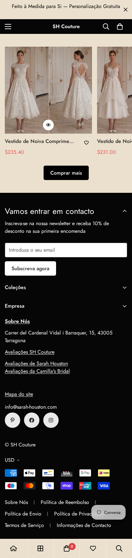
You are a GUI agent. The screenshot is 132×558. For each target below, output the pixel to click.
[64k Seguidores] (51, 420)
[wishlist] (93, 548)
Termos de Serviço (24, 525)
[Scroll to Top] (120, 524)
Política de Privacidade (79, 513)
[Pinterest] (12, 420)
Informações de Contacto (84, 525)
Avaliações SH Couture (29, 352)
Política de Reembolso (65, 502)
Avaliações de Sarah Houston (36, 363)
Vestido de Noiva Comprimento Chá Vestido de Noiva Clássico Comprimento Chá (40, 141)
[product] (13, 548)
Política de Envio (23, 513)
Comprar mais (66, 173)
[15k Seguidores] (31, 420)
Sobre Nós (16, 502)
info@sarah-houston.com (31, 407)
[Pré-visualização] (48, 125)
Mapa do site (19, 394)
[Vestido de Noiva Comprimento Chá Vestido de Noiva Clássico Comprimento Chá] (48, 90)
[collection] (40, 548)
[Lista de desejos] (86, 143)
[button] (119, 26)
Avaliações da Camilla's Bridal (37, 371)
